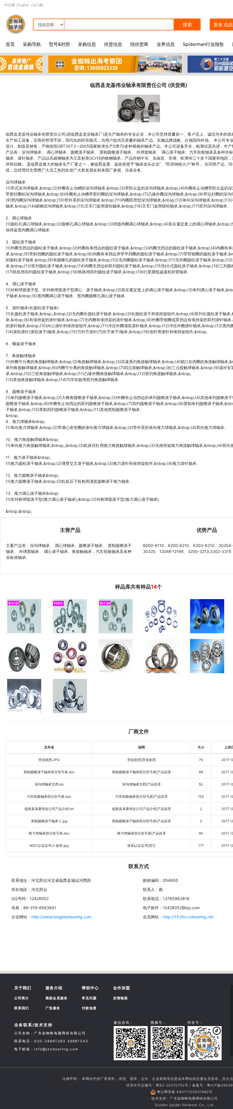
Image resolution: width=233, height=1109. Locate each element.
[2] (161, 615)
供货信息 (113, 44)
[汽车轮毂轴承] (70, 655)
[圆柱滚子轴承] (24, 695)
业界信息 (166, 44)
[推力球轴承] (161, 655)
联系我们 (21, 1008)
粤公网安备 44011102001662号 (185, 1092)
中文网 (10, 5)
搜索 (187, 24)
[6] (70, 615)
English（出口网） (32, 5)
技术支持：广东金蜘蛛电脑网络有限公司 (184, 1098)
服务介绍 (54, 987)
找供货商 (139, 44)
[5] (24, 615)
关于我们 (22, 987)
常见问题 (89, 998)
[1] (116, 615)
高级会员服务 (56, 998)
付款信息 (89, 1008)
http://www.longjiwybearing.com (61, 916)
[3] (207, 615)
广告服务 (52, 1008)
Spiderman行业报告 (203, 44)
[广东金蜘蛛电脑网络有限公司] (21, 63)
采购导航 (32, 44)
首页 (10, 44)
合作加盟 (121, 987)
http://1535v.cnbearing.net (188, 916)
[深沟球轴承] (207, 655)
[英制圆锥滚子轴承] (24, 655)
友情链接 (120, 998)
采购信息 (87, 44)
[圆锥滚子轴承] (70, 695)
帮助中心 (90, 987)
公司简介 (21, 998)
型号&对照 (59, 44)
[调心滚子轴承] (116, 655)
